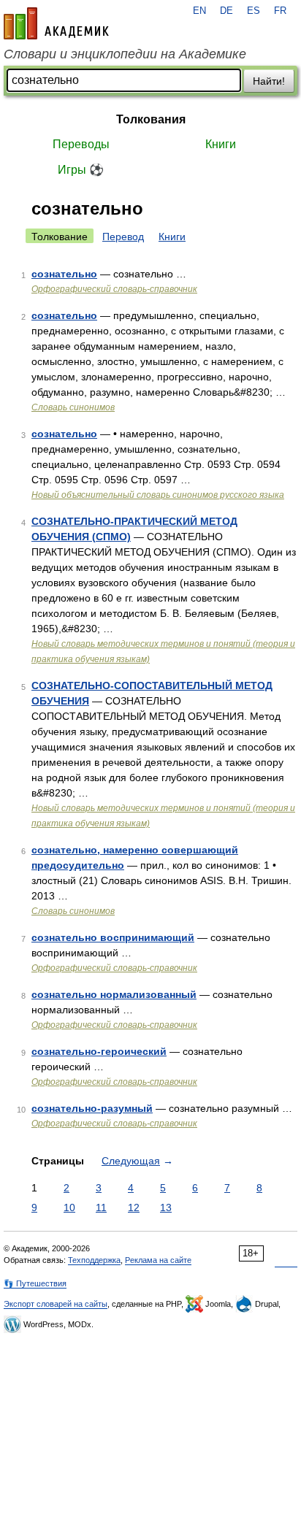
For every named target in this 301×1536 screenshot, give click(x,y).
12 (134, 1207)
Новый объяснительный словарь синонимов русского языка (157, 495)
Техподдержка (94, 1260)
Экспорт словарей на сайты (55, 1303)
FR (280, 11)
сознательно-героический (99, 1051)
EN (199, 11)
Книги (220, 144)
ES (253, 11)
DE (226, 11)
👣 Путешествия (35, 1283)
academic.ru (56, 23)
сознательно (64, 274)
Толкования (151, 119)
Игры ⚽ (81, 170)
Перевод (123, 236)
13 (166, 1207)
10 (69, 1207)
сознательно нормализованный (114, 994)
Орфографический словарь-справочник (114, 289)
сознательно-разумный (92, 1108)
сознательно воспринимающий (112, 937)
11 (101, 1207)
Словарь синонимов (73, 407)
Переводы (81, 144)
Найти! (269, 81)
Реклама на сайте (158, 1260)
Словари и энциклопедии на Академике (125, 54)
